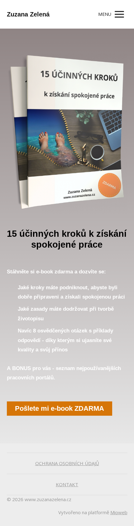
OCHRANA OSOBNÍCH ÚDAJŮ (67, 463)
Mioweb (118, 512)
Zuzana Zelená (28, 14)
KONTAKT (67, 484)
